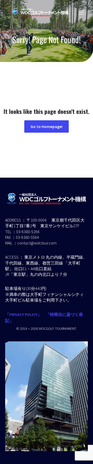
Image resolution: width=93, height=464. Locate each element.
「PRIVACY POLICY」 (23, 314)
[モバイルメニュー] (81, 12)
